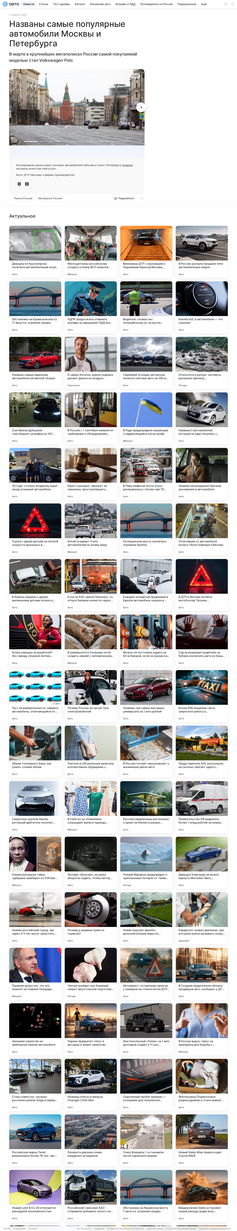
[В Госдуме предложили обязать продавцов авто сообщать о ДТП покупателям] (202, 974)
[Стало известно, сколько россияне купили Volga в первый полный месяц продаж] (35, 1085)
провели (127, 165)
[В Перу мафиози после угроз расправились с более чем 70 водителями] (146, 474)
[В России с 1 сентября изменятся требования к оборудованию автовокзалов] (91, 418)
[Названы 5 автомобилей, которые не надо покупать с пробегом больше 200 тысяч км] (202, 418)
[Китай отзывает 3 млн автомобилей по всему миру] (91, 529)
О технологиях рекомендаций (181, 1228)
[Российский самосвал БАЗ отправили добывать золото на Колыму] (91, 1196)
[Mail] (5, 4)
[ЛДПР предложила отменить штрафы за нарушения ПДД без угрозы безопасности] (91, 307)
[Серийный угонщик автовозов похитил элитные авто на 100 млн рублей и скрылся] (146, 363)
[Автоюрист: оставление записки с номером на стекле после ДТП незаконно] (146, 974)
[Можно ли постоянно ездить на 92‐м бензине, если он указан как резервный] (146, 641)
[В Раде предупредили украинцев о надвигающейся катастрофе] (146, 418)
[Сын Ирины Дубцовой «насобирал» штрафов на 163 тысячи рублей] (35, 418)
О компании (20, 1228)
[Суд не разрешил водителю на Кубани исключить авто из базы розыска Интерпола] (202, 641)
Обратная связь (155, 1228)
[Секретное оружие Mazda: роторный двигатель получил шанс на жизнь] (35, 807)
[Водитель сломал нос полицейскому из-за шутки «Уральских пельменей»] (146, 307)
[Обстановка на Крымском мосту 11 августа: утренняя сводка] (35, 307)
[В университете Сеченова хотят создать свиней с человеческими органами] (91, 641)
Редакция (99, 1228)
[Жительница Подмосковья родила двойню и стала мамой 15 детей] (202, 1085)
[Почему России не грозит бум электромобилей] (91, 696)
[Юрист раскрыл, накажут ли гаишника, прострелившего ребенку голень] (91, 474)
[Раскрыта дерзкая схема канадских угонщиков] (91, 1140)
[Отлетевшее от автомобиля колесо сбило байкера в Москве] (202, 529)
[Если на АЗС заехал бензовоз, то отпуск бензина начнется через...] (91, 585)
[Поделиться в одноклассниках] (27, 184)
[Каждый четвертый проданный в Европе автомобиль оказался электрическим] (146, 585)
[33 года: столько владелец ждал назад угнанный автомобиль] (35, 474)
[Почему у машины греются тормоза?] (91, 918)
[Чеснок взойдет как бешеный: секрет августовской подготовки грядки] (91, 974)
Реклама (32, 1228)
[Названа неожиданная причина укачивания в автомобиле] (202, 474)
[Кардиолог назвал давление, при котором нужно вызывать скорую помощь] (202, 918)
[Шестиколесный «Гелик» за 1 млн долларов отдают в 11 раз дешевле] (146, 1029)
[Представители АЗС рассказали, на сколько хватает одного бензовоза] (202, 752)
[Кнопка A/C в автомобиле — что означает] (202, 307)
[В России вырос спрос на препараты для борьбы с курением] (202, 1029)
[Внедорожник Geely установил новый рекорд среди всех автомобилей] (202, 1196)
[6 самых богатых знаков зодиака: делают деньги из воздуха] (91, 363)
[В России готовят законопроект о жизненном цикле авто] (146, 752)
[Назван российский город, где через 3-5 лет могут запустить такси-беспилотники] (35, 918)
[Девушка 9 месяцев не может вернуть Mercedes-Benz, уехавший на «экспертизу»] (202, 863)
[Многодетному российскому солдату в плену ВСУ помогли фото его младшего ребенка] (91, 252)
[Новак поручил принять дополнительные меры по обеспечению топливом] (146, 918)
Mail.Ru (7, 1228)
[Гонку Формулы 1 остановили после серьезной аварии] (146, 1140)
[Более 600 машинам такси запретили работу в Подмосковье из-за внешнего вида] (202, 696)
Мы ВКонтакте (84, 1228)
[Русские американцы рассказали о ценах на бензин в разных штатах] (146, 807)
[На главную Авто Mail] (13, 4)
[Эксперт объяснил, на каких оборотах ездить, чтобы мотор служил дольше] (91, 863)
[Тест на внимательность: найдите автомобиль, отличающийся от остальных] (35, 696)
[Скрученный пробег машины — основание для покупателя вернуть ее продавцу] (146, 1085)
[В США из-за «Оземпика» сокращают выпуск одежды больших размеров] (91, 807)
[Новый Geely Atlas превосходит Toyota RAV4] (202, 1140)
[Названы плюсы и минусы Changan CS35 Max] (91, 1085)
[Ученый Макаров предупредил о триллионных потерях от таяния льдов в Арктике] (146, 863)
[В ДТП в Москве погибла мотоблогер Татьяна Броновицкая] (202, 585)
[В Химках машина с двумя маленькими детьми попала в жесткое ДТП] (35, 585)
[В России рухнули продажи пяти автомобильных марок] (202, 252)
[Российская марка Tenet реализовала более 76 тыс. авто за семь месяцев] (35, 1140)
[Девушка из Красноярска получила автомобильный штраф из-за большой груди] (35, 252)
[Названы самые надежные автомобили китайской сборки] (35, 363)
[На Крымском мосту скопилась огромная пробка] (146, 529)
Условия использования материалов (125, 1228)
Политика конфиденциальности (215, 1228)
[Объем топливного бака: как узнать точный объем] (35, 752)
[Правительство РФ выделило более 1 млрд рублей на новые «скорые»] (202, 807)
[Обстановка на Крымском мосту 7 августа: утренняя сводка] (146, 1196)
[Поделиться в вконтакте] (19, 184)
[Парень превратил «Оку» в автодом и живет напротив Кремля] (91, 1029)
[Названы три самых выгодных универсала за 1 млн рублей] (146, 696)
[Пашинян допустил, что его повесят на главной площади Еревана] (35, 974)
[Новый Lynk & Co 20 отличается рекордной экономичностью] (35, 1196)
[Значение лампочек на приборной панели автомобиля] (35, 1029)
